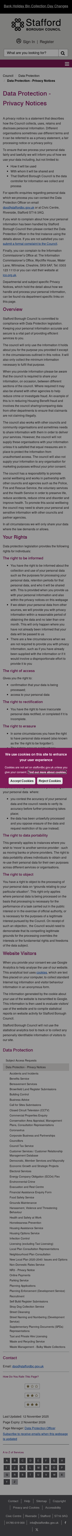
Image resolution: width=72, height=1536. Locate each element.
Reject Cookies (50, 781)
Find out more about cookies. (47, 772)
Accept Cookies (22, 781)
